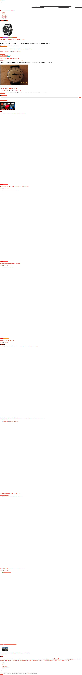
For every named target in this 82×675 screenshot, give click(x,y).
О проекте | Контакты (5, 662)
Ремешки (3, 663)
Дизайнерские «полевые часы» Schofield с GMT (10, 493)
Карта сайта (1, 674)
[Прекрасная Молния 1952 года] (5, 55)
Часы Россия (4, 18)
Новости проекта (6, 338)
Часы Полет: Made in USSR (8, 88)
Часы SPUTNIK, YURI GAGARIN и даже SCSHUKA (16, 49)
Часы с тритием (4, 666)
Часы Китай (15, 51)
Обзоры (3, 13)
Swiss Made (56, 659)
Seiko (47, 659)
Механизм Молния (16, 60)
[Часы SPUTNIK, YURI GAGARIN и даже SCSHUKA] (9, 45)
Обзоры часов (5, 184)
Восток (14, 41)
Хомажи (8, 56)
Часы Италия (13, 660)
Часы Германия (7, 660)
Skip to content (2, 0)
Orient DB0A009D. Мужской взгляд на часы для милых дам (12, 568)
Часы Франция (24, 660)
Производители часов (3, 46)
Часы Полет (14, 90)
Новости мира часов (3, 56)
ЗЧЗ (16, 41)
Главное (1, 37)
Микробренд (70, 659)
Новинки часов (10, 37)
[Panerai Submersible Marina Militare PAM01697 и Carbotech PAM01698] (5, 651)
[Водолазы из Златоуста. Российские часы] (7, 36)
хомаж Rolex (59, 660)
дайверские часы (41, 660)
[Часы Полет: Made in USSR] (14, 85)
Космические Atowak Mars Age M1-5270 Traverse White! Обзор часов (14, 186)
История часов (4, 17)
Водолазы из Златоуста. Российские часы (12, 39)
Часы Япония (30, 660)
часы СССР (23, 41)
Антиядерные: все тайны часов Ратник (8, 644)
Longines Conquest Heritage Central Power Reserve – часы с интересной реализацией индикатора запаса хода (22, 417)
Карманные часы (5, 668)
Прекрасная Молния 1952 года (9, 58)
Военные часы (4, 16)
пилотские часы (52, 660)
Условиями (28, 673)
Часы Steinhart (2, 660)
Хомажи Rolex (4, 14)
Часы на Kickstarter (36, 660)
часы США (66, 660)
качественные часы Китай (47, 660)
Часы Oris (79, 658)
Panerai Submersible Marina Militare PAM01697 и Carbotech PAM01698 (14, 652)
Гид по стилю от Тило (5, 667)
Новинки (3, 12)
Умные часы (4, 664)
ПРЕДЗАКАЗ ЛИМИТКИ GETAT (7, 340)
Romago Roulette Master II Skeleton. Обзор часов (10, 263)
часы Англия (62, 660)
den (8, 41)
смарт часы (56, 660)
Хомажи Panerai (4, 15)
